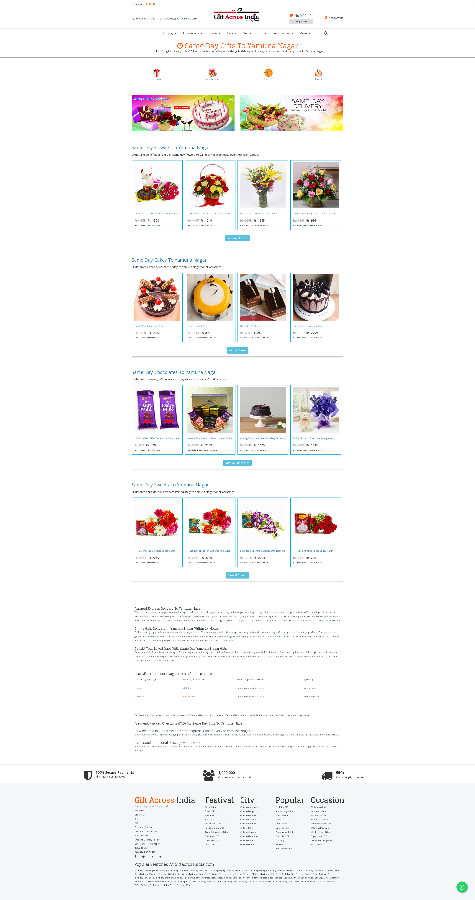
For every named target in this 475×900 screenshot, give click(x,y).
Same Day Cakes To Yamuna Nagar (169, 260)
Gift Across (165, 800)
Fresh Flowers (283, 815)
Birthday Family (217, 870)
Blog (137, 819)
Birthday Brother (164, 877)
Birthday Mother (251, 874)
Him (260, 33)
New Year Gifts (318, 811)
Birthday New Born (144, 877)
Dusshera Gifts (212, 840)
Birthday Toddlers (183, 877)
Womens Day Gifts (320, 827)
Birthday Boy (230, 881)
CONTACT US (335, 18)
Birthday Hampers (314, 870)
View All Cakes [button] (237, 350)
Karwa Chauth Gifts (214, 827)
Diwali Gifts (210, 811)
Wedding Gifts (282, 840)
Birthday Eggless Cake (306, 874)
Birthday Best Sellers (262, 877)
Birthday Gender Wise (250, 881)
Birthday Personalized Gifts (208, 877)
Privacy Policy (141, 835)
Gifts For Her (282, 823)
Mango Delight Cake (197, 326)
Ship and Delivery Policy (147, 839)
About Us (139, 810)
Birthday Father (308, 881)
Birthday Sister (326, 874)
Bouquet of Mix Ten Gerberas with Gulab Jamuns (210, 552)
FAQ (137, 823)
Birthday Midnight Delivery (263, 870)
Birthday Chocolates (289, 881)
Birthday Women (148, 874)
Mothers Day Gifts (320, 819)
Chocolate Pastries (250, 326)
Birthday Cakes (282, 877)
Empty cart (301, 21)
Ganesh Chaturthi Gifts (216, 832)
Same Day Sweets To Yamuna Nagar (170, 484)
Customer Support (144, 827)
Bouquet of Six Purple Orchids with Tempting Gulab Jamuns (262, 552)
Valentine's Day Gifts (321, 823)
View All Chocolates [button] (237, 463)
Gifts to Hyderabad (249, 836)
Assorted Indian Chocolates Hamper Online (209, 438)
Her (245, 33)
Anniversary (191, 33)
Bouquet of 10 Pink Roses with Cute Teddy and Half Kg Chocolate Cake (157, 215)
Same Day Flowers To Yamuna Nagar (171, 147)
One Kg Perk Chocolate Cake (149, 326)
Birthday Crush (167, 885)
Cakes (140, 688)
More (303, 33)
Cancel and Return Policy (147, 843)
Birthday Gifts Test (270, 874)
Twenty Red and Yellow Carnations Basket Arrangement (210, 215)
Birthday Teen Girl (199, 870)
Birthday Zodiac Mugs (302, 877)
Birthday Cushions (150, 885)
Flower (212, 33)
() (304, 15)
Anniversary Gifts (284, 811)
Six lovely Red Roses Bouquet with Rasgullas (315, 552)
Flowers (141, 696)
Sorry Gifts (316, 844)
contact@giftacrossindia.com (180, 18)
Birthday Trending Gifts (146, 870)
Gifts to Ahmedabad (250, 807)
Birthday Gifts (282, 807)
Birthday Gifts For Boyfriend (173, 874)
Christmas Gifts (318, 807)
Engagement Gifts (319, 836)
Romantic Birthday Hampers (174, 870)
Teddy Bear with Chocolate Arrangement (313, 438)
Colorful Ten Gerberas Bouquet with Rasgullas (157, 552)
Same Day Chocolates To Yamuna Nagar (174, 372)
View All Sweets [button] (237, 575)
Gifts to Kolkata (248, 819)
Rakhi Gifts (210, 807)
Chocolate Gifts (283, 836)
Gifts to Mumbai (248, 815)
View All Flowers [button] (237, 238)
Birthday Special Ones (185, 881)
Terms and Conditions (146, 831)
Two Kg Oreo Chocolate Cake (308, 326)
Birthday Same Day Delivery (203, 874)
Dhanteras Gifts (212, 836)
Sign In (150, 3)
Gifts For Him (282, 827)
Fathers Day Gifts (319, 815)
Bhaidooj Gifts (212, 815)
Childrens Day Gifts (320, 832)
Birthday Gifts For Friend (290, 870)
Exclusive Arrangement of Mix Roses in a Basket (316, 215)
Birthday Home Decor (230, 874)
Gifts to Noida (247, 844)
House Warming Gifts (321, 840)
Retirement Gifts (284, 848)
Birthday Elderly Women (210, 881)
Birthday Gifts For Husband (236, 877)
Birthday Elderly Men (237, 870)
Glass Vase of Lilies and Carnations (258, 214)
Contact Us (140, 814)
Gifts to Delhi (246, 827)
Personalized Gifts (285, 832)
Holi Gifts (209, 819)
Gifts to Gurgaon (248, 832)
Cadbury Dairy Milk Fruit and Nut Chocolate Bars (157, 439)
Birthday (167, 33)
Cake (230, 33)
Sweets (279, 844)
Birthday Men (184, 885)
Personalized (281, 33)
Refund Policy (141, 847)
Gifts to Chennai (248, 823)
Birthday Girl (287, 874)
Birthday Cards (269, 881)
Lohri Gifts (210, 844)
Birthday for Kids (163, 881)
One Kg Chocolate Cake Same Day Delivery (262, 438)
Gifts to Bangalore (249, 811)
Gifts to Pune (246, 840)
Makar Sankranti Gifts (215, 823)
